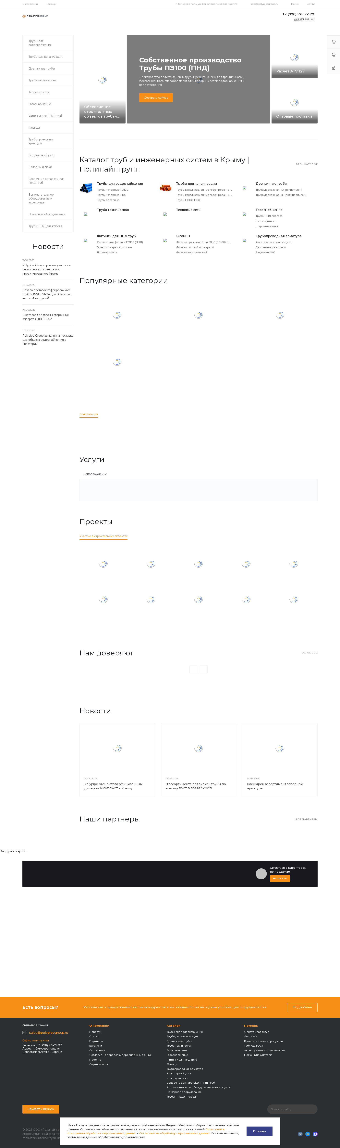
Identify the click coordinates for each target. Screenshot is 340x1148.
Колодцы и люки (177, 1078)
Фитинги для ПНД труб (116, 236)
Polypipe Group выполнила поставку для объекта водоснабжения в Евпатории (47, 340)
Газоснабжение (269, 210)
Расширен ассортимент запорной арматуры (275, 786)
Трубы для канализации (196, 184)
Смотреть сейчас (156, 97)
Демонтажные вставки (271, 247)
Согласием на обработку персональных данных (174, 1133)
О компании (30, 3)
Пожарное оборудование (184, 1091)
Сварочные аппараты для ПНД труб (191, 1082)
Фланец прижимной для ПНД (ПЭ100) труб (204, 242)
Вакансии (95, 1045)
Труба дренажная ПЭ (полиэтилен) (279, 189)
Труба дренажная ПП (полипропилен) (281, 194)
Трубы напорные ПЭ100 (112, 189)
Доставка (250, 1036)
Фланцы (183, 236)
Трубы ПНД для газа (269, 215)
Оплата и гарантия (256, 1031)
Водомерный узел (179, 1073)
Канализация (88, 414)
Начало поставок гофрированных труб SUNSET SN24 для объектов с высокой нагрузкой (47, 294)
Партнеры (96, 1041)
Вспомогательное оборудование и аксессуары (198, 1087)
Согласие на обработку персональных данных (120, 1054)
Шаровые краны (267, 226)
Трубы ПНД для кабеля (182, 1096)
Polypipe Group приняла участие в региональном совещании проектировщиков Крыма (46, 269)
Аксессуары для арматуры (274, 242)
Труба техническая (113, 210)
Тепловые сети (188, 210)
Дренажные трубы (271, 184)
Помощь (51, 3)
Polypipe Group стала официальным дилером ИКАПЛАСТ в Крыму (113, 786)
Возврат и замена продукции (263, 1041)
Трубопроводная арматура (279, 236)
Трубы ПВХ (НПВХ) (188, 199)
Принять (259, 1131)
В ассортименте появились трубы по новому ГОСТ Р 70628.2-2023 (196, 786)
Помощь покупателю (258, 1054)
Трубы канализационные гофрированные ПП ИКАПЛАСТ (214, 189)
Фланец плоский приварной (195, 247)
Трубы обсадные (108, 199)
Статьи (94, 1036)
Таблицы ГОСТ (253, 1045)
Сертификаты (98, 1064)
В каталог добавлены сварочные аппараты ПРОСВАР (45, 317)
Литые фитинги (266, 221)
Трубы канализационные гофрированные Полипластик (213, 194)
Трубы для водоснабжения (120, 184)
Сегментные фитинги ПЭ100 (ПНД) (120, 242)
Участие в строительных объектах (103, 536)
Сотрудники (97, 1050)
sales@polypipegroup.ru (264, 3)
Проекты (95, 1059)
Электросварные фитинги (114, 247)
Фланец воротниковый (191, 252)
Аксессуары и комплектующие (264, 1050)
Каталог (173, 1025)
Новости (95, 1031)
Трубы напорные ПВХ (111, 194)
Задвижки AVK (265, 252)
